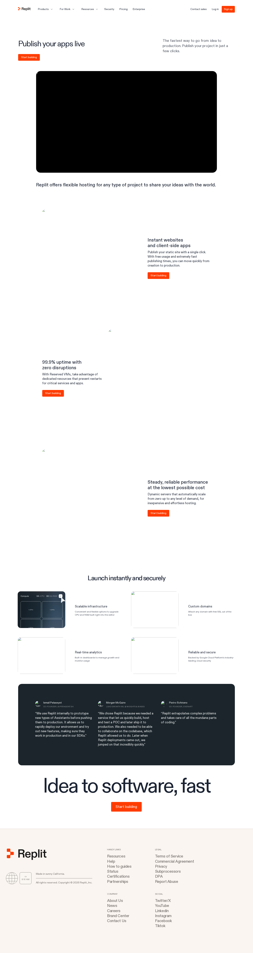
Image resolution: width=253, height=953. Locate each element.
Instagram (163, 915)
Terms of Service (169, 856)
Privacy (161, 866)
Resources (116, 856)
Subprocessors (168, 871)
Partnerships (117, 881)
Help (111, 861)
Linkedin (162, 910)
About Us (115, 900)
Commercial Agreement (174, 861)
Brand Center (118, 915)
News (112, 905)
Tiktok (160, 925)
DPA (159, 876)
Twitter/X (163, 900)
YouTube (162, 905)
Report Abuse (166, 881)
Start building (29, 57)
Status (112, 871)
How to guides (119, 866)
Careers (113, 910)
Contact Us (116, 920)
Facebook (163, 920)
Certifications (118, 876)
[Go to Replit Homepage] (24, 9)
